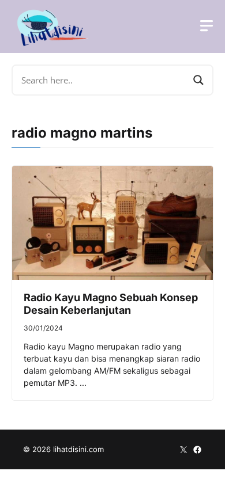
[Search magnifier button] (198, 80)
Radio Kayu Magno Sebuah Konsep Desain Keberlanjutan (111, 304)
